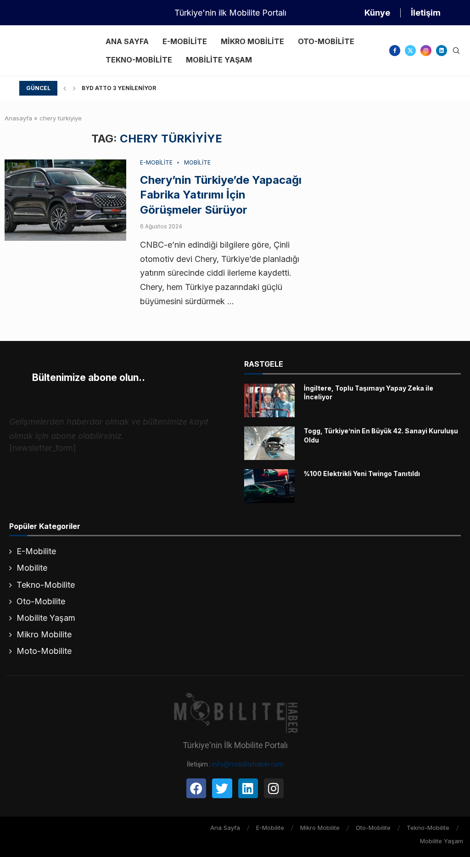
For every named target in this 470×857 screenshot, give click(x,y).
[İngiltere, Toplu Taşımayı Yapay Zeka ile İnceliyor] (269, 400)
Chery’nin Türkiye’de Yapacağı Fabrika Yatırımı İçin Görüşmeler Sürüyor (221, 194)
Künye (377, 12)
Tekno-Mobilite (139, 59)
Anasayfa (18, 118)
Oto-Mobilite (326, 41)
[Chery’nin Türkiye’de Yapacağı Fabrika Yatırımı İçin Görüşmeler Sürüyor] (65, 200)
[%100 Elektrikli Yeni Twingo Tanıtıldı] (269, 486)
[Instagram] (425, 50)
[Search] (456, 51)
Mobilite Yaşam (219, 59)
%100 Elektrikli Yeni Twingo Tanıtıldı (362, 473)
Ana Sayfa (127, 41)
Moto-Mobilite (44, 651)
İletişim (426, 12)
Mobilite (32, 568)
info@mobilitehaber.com (248, 764)
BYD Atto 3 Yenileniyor (119, 88)
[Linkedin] (441, 50)
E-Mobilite (184, 41)
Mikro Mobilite (252, 41)
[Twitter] (410, 50)
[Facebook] (394, 50)
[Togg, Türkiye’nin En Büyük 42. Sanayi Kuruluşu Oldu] (269, 443)
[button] (64, 88)
